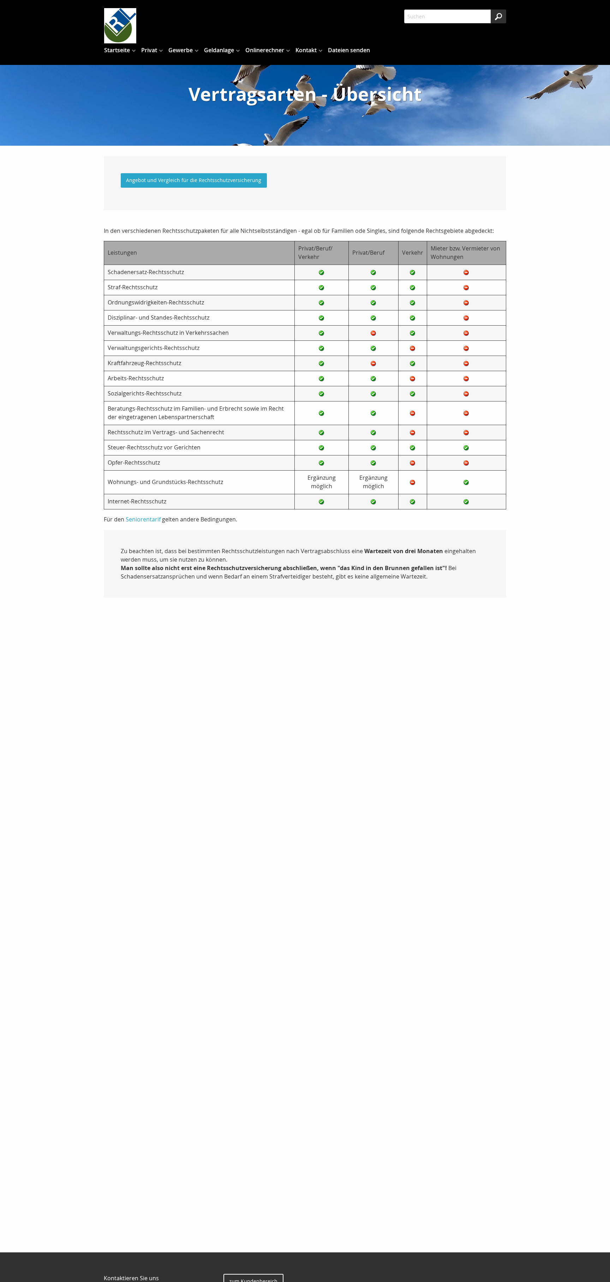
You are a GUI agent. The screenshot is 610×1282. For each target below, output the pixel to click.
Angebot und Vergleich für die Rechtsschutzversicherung (193, 180)
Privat (149, 50)
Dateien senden (349, 50)
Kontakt (306, 50)
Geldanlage (219, 50)
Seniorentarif (143, 519)
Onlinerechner (264, 50)
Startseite (117, 50)
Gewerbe (180, 50)
